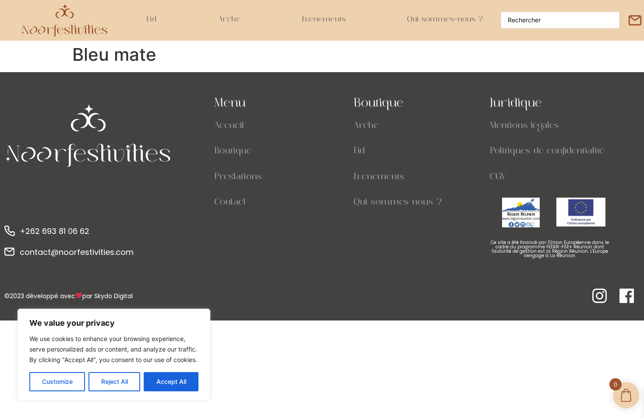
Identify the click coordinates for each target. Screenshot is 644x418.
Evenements (324, 20)
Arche (229, 20)
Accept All (171, 381)
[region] (114, 355)
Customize (57, 381)
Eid (151, 20)
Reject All (114, 381)
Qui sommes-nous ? (445, 20)
